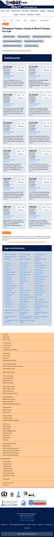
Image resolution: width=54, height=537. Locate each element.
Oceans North (23, 267)
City (11, 20)
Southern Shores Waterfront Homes (13, 366)
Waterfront (33, 20)
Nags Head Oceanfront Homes (34, 41)
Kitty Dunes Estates (25, 272)
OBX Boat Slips (7, 446)
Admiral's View (39, 288)
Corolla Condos (7, 345)
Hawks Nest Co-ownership (11, 310)
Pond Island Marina (24, 294)
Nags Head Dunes (9, 288)
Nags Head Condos (8, 401)
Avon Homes (6, 424)
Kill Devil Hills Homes (8, 386)
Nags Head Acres (39, 292)
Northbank (38, 283)
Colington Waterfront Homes (11, 420)
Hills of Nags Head (40, 254)
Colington (43, 11)
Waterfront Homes (8, 383)
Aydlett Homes (7, 461)
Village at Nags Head (29, 236)
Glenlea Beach (38, 281)
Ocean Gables (8, 312)
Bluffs (36, 297)
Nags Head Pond (24, 301)
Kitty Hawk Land (7, 380)
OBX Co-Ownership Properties (11, 450)
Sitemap (27, 528)
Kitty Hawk (25, 11)
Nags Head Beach (9, 304)
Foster (21, 285)
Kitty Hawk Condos (8, 378)
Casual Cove (7, 306)
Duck (7, 11)
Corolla (2, 11)
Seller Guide (6, 337)
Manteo (16, 14)
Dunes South (8, 279)
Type (5, 20)
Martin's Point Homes (9, 372)
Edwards (21, 283)
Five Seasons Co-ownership (24, 307)
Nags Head (50, 11)
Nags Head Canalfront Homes (41, 36)
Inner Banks (30, 14)
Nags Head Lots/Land (9, 399)
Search (5, 24)
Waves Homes (7, 437)
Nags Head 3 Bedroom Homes (41, 313)
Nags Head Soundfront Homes (12, 41)
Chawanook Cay (23, 281)
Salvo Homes (6, 435)
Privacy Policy (32, 524)
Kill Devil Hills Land (8, 391)
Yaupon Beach (8, 281)
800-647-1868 (27, 520)
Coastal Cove (8, 283)
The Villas (7, 263)
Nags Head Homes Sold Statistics (10, 321)
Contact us (6, 485)
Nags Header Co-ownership (24, 313)
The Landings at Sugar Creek (41, 259)
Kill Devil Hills (34, 11)
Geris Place (38, 310)
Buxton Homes (7, 426)
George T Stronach (40, 267)
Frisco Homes (6, 428)
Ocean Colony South (40, 265)
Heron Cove (38, 263)
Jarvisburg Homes (8, 471)
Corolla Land (6, 347)
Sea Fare (21, 288)
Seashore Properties (25, 290)
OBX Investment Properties (10, 455)
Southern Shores (16, 11)
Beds (18, 20)
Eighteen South (23, 299)
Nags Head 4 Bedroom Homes (10, 317)
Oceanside (7, 269)
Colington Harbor (7, 418)
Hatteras (22, 14)
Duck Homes (6, 353)
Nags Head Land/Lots (31, 45)
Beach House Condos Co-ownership (42, 307)
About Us (4, 524)
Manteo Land (6, 412)
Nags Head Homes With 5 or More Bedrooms (26, 317)
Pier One (37, 256)
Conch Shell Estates (40, 290)
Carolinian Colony (9, 274)
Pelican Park (22, 279)
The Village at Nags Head (26, 297)
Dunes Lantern (39, 304)
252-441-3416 (26, 517)
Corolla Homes (7, 343)
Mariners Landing (24, 310)
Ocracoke (5, 440)
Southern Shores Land (9, 368)
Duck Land (6, 358)
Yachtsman (7, 299)
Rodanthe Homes (7, 433)
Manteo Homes (7, 407)
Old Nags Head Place (25, 259)
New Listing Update (8, 482)
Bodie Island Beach (24, 274)
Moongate (7, 297)
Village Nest (7, 301)
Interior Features (45, 20)
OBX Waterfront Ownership (10, 452)
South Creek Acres (24, 254)
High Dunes (7, 276)
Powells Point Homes (8, 475)
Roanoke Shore (39, 272)
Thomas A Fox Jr (23, 292)
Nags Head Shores (40, 279)
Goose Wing (38, 269)
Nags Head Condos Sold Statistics (41, 317)
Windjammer (8, 294)
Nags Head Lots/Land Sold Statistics (26, 321)
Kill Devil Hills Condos (9, 388)
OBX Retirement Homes (9, 443)
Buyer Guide (6, 339)
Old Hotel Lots (39, 274)
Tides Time (22, 276)
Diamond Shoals (23, 263)
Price (25, 20)
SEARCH (37, 14)
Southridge (7, 259)
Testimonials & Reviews (17, 524)
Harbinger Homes (8, 468)
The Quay (22, 269)
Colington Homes (7, 415)
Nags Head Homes (8, 397)
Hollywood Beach (39, 285)
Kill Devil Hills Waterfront (10, 393)
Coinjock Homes (7, 464)
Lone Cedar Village (9, 292)
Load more (6, 232)
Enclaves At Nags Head (10, 285)
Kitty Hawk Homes (8, 376)
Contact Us (49, 524)
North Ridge (7, 265)
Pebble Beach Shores (10, 254)
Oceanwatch (23, 304)
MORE (5, 87)
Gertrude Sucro (23, 265)
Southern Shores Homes (9, 364)
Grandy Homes (7, 466)
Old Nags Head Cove (10, 256)
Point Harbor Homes (8, 473)
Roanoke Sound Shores (41, 276)
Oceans (6, 267)
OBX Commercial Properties (10, 448)
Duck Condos (6, 355)
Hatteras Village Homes (9, 431)
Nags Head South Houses (42, 301)
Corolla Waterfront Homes (10, 350)
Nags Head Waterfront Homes (11, 404)
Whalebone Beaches (10, 272)
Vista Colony (22, 256)
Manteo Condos (7, 410)
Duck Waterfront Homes (10, 360)
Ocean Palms (38, 294)
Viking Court (7, 290)
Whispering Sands (39, 299)
